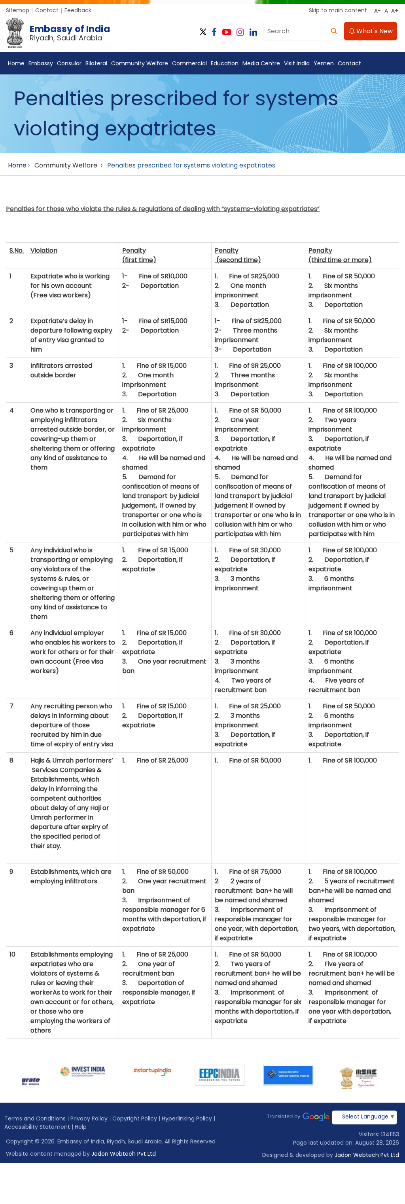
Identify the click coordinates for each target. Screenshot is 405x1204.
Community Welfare (139, 63)
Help (81, 1127)
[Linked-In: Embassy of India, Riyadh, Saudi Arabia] (253, 32)
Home (16, 63)
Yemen (324, 63)
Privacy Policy (89, 1118)
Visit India (297, 63)
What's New (374, 31)
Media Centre (261, 63)
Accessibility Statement (37, 1127)
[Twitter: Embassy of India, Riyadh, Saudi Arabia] (203, 32)
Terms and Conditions (35, 1118)
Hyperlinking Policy (187, 1118)
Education (224, 63)
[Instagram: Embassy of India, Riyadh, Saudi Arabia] (240, 32)
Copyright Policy (134, 1118)
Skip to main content (338, 10)
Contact (47, 10)
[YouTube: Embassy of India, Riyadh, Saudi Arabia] (226, 32)
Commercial (189, 63)
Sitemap (17, 10)
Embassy (40, 63)
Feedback (77, 10)
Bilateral (96, 63)
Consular (69, 63)
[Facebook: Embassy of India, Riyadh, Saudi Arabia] (214, 32)
